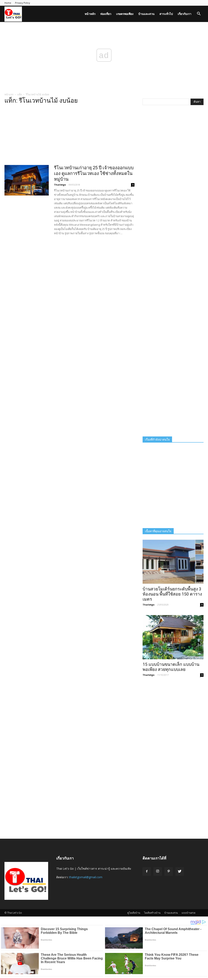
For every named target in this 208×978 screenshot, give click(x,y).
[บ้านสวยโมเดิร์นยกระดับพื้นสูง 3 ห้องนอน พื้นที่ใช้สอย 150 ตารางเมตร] (173, 562)
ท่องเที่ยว (105, 14)
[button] (199, 14)
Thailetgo (60, 184)
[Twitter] (180, 871)
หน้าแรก (8, 94)
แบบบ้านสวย (188, 912)
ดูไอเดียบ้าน (133, 912)
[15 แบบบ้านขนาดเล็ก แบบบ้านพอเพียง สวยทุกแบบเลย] (173, 637)
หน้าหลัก (90, 14)
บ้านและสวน (146, 14)
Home (7, 2)
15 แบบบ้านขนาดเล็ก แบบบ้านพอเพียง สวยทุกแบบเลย (171, 667)
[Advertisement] (69, 135)
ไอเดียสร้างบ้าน (152, 912)
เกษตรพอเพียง (124, 14)
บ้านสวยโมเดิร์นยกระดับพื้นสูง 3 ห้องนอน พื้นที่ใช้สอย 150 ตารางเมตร (172, 594)
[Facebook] (147, 871)
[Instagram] (158, 871)
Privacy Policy (22, 2)
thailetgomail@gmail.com (85, 877)
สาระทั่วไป (166, 14)
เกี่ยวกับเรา (184, 14)
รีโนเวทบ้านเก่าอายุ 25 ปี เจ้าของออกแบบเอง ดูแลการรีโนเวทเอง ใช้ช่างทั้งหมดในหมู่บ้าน (94, 173)
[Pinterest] (169, 871)
